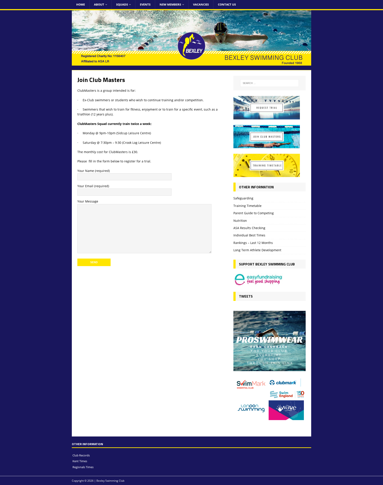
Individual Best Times (249, 235)
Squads (122, 4)
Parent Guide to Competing (253, 213)
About (99, 4)
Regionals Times (83, 467)
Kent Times (79, 461)
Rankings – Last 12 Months (253, 243)
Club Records (81, 455)
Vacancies (201, 4)
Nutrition (240, 220)
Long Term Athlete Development (257, 250)
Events (145, 4)
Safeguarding (243, 198)
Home (80, 4)
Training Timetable (247, 206)
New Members (170, 4)
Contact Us (227, 4)
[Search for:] (269, 83)
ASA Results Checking (249, 228)
